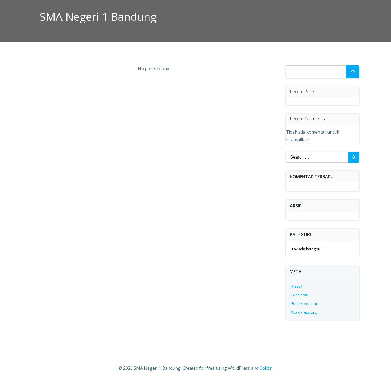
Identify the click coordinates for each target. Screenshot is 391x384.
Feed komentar (304, 303)
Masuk (296, 286)
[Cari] (352, 71)
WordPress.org (304, 312)
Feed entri (299, 295)
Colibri (266, 368)
